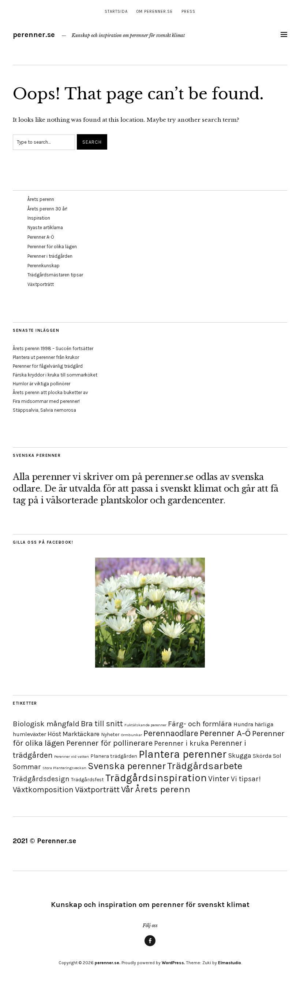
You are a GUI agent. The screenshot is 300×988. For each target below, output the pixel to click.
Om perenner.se (154, 11)
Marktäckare (81, 734)
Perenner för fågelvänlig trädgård (48, 366)
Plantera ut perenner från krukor (46, 357)
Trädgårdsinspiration (156, 778)
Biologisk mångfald (46, 723)
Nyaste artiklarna (45, 227)
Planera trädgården (113, 756)
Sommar (27, 767)
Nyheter (110, 734)
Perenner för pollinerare (109, 743)
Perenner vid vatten (71, 756)
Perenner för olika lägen (52, 246)
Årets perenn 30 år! (47, 209)
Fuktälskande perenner (145, 725)
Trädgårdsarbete (204, 766)
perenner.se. (107, 962)
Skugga (239, 755)
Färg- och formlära (200, 723)
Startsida (116, 11)
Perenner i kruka (181, 743)
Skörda (262, 755)
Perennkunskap (43, 265)
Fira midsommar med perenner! (46, 401)
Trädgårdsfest (87, 779)
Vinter (218, 778)
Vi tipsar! (246, 779)
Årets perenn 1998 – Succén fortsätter (53, 348)
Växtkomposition (43, 789)
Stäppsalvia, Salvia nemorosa (44, 410)
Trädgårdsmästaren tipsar (55, 275)
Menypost (150, 945)
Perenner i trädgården (49, 256)
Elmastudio (229, 962)
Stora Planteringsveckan (64, 767)
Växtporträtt (40, 284)
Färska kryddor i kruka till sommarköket (55, 375)
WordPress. (173, 962)
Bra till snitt (102, 723)
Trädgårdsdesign (41, 779)
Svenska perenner (127, 766)
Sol (277, 755)
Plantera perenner (182, 754)
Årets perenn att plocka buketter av (50, 392)
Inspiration (38, 218)
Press (188, 11)
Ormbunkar (131, 734)
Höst (54, 734)
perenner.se (34, 34)
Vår (127, 789)
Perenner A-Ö (40, 237)
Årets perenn (40, 199)
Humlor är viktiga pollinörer (41, 383)
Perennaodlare (170, 733)
